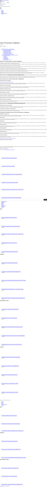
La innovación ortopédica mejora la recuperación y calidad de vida (9, 242)
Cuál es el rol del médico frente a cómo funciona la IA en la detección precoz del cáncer (11, 344)
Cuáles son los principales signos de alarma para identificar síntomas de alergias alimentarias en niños (13, 297)
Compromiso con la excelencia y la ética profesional (9, 54)
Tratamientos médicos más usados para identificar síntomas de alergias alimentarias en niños (12, 326)
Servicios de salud (5, 148)
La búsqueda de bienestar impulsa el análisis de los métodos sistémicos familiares (10, 357)
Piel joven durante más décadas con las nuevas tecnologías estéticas (9, 317)
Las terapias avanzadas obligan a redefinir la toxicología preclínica (9, 157)
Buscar (45, 199)
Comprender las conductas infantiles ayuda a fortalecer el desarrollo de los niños (10, 226)
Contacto (2, 405)
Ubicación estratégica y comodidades (7, 53)
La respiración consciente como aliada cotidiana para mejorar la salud (9, 262)
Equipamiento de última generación (7, 51)
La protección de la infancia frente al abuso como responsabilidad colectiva (10, 365)
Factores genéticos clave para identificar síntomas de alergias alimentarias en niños (10, 271)
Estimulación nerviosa (6, 58)
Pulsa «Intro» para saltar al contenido (4, 0)
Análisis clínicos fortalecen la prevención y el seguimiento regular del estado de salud (11, 197)
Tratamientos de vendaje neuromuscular (8, 59)
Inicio (2, 401)
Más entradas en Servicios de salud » (10, 149)
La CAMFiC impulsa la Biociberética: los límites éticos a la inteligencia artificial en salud (11, 174)
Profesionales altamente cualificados (7, 50)
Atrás (0, 8)
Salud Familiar (3, 205)
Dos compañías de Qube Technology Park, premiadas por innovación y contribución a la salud (12, 233)
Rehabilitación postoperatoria (7, 55)
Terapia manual (5, 56)
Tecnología (2, 207)
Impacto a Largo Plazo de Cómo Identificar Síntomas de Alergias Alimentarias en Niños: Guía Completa (13, 280)
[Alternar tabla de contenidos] (0, 47)
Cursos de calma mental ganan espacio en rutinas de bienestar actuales (9, 251)
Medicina (2, 202)
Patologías (2, 12)
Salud (2, 204)
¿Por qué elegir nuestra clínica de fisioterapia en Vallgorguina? (8, 49)
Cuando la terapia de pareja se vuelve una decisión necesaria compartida (9, 383)
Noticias (2, 10)
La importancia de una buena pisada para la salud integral (8, 166)
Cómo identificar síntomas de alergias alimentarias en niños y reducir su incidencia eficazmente (12, 289)
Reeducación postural (6, 57)
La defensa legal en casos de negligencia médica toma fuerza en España (9, 392)
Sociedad (2, 11)
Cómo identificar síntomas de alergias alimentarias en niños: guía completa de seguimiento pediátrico (13, 335)
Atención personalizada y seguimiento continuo (8, 52)
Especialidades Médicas (4, 13)
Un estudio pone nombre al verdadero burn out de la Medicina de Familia (9, 309)
